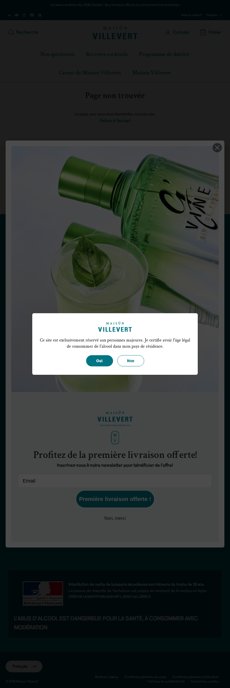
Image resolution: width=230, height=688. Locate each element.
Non (130, 361)
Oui (99, 361)
